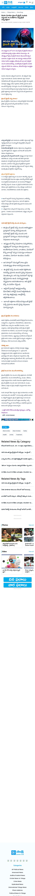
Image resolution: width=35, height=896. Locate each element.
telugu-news (11, 12)
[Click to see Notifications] (32, 2)
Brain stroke (6, 431)
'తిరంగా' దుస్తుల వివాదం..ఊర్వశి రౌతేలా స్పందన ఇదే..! (16, 466)
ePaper (21, 3)
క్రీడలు (31, 7)
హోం (3, 7)
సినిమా (26, 7)
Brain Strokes (16, 431)
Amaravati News (17, 873)
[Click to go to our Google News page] (27, 860)
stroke (11, 435)
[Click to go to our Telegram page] (23, 860)
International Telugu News (17, 887)
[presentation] (3, 535)
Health (5, 435)
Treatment (19, 435)
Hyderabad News (17, 884)
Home (3, 12)
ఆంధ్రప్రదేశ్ (14, 7)
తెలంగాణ (20, 7)
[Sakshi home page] (17, 852)
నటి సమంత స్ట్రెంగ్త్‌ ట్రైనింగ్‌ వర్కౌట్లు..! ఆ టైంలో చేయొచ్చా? (17, 452)
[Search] (24, 2)
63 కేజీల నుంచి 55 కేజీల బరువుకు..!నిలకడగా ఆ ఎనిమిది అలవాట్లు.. (17, 472)
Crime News (18, 881)
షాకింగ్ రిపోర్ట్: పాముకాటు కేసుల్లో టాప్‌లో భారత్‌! (16, 509)
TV (30, 2)
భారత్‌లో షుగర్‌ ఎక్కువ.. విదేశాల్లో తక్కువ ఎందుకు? (17, 496)
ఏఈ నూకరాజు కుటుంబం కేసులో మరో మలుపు (17, 490)
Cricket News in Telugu (17, 878)
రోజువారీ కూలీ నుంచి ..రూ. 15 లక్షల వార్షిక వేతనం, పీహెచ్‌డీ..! (16, 446)
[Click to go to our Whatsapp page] (11, 860)
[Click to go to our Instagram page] (17, 860)
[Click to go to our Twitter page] (14, 860)
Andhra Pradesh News (17, 876)
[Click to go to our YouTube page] (20, 860)
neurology (20, 12)
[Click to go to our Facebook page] (8, 860)
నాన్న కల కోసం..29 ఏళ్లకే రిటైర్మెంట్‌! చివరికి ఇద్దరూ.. (17, 459)
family (25, 431)
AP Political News (17, 870)
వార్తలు (8, 7)
